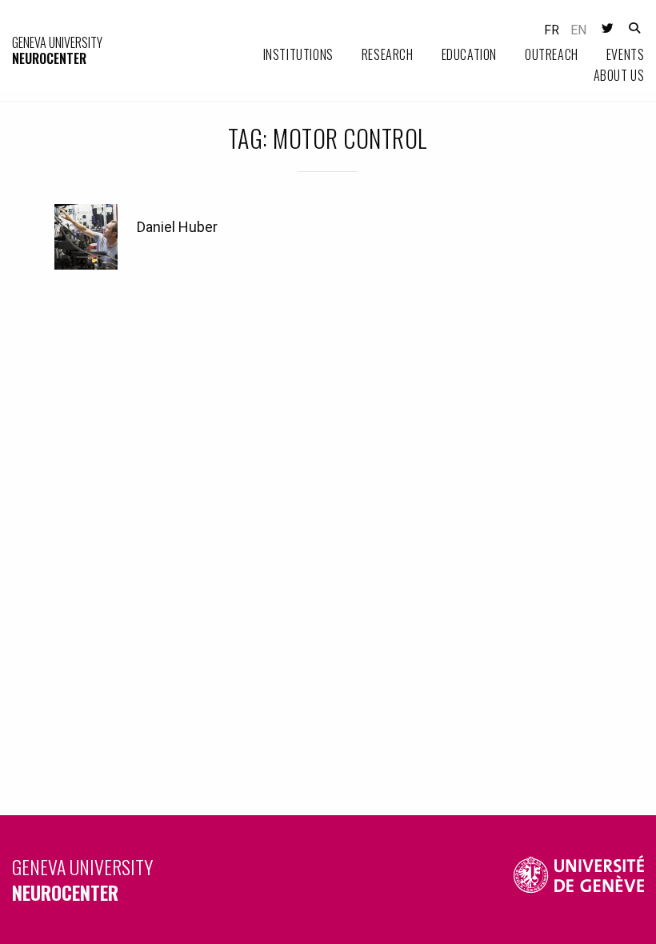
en (578, 30)
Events (625, 54)
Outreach (551, 54)
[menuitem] (284, 55)
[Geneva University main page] (579, 879)
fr (551, 30)
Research (388, 54)
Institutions (298, 54)
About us (619, 75)
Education (469, 54)
